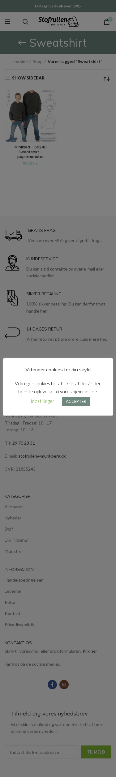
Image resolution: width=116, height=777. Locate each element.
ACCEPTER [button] (76, 401)
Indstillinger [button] (42, 401)
